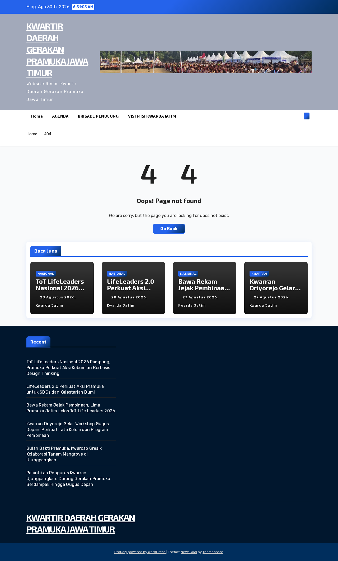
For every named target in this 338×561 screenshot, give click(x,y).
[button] (297, 115)
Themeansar (213, 552)
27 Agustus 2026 (200, 297)
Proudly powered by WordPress (140, 552)
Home (37, 116)
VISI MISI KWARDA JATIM (152, 116)
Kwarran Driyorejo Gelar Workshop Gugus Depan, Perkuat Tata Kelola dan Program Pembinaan (67, 429)
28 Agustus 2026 (58, 297)
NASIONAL (45, 273)
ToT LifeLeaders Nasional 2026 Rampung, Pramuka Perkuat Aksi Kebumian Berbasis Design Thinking (68, 367)
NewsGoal (189, 552)
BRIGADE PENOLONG (98, 116)
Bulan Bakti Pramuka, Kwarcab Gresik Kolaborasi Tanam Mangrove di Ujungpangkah (64, 454)
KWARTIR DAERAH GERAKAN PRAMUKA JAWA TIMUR (57, 49)
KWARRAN (259, 273)
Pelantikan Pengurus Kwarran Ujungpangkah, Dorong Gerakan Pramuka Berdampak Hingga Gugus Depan (68, 478)
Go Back (169, 228)
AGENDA (60, 116)
